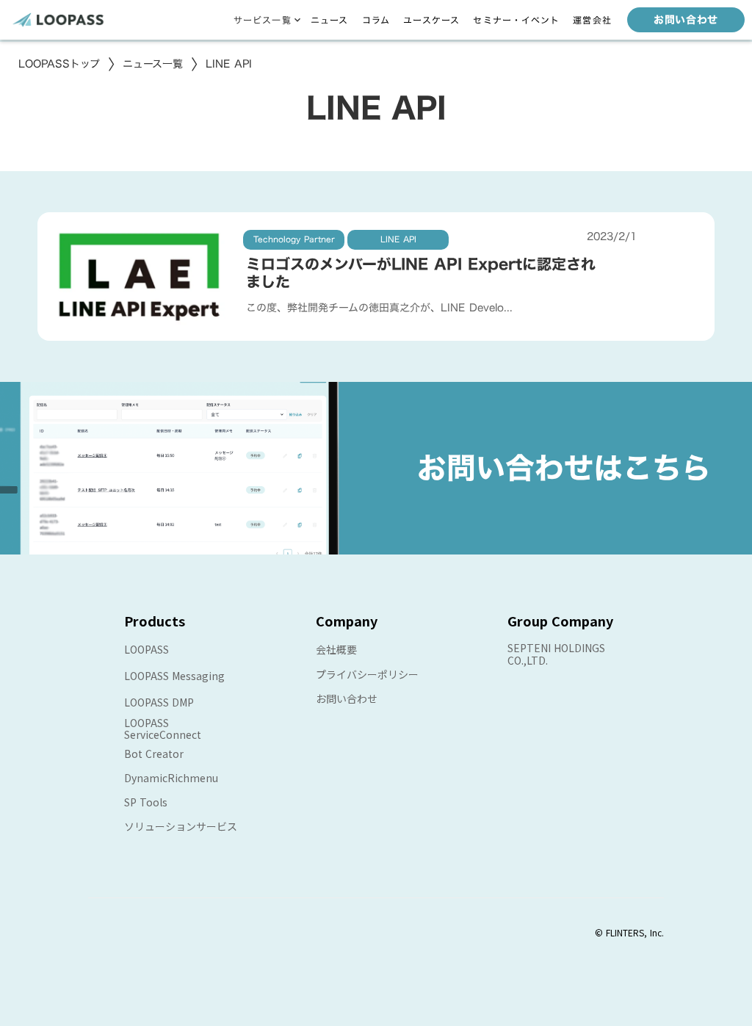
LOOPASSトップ (59, 64)
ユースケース (431, 19)
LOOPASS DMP (159, 702)
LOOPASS (146, 649)
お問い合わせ (346, 698)
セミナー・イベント (516, 19)
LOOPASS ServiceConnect (162, 728)
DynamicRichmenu (171, 777)
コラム (376, 19)
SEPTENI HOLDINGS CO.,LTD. (556, 654)
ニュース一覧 (153, 64)
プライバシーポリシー (367, 674)
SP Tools (145, 802)
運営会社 (592, 19)
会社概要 (336, 649)
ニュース (330, 19)
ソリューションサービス (180, 826)
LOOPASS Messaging (174, 675)
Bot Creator (154, 753)
